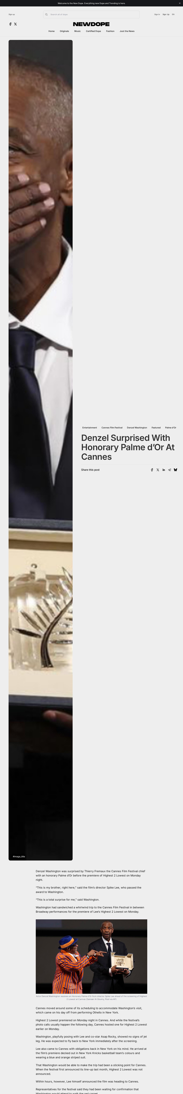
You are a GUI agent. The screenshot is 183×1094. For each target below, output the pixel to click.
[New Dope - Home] (91, 24)
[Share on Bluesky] (175, 469)
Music (77, 31)
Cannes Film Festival (112, 427)
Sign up (12, 14)
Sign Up (166, 14)
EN (173, 14)
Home (51, 31)
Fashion (110, 31)
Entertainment (89, 427)
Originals (64, 31)
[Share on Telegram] (169, 470)
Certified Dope (93, 31)
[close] (180, 3)
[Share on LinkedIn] (164, 470)
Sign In (157, 14)
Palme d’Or (170, 427)
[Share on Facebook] (152, 470)
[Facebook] (10, 24)
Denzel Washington (137, 427)
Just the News (127, 31)
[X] (15, 24)
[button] (91, 14)
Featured (156, 427)
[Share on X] (158, 470)
